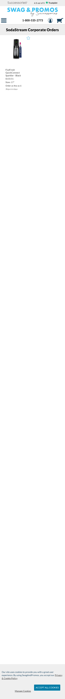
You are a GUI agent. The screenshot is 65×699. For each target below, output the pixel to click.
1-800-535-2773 (32, 20)
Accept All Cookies (47, 687)
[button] (17, 3)
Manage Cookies (23, 691)
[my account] (50, 21)
